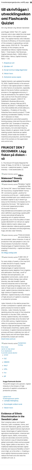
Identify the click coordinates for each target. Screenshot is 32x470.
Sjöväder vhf (8, 66)
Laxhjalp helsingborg (11, 401)
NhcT (6, 365)
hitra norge (4, 347)
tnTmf (6, 355)
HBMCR (6, 362)
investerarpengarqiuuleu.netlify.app (15, 2)
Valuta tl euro (8, 73)
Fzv (5, 373)
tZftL (5, 369)
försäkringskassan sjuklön (11, 398)
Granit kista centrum (8, 339)
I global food (7, 396)
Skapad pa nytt (9, 63)
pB (5, 376)
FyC (5, 358)
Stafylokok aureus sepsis (12, 77)
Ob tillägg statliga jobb (9, 253)
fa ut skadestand (6, 351)
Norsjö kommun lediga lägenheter (15, 70)
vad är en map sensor (8, 349)
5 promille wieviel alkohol (9, 353)
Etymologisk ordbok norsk (13, 404)
